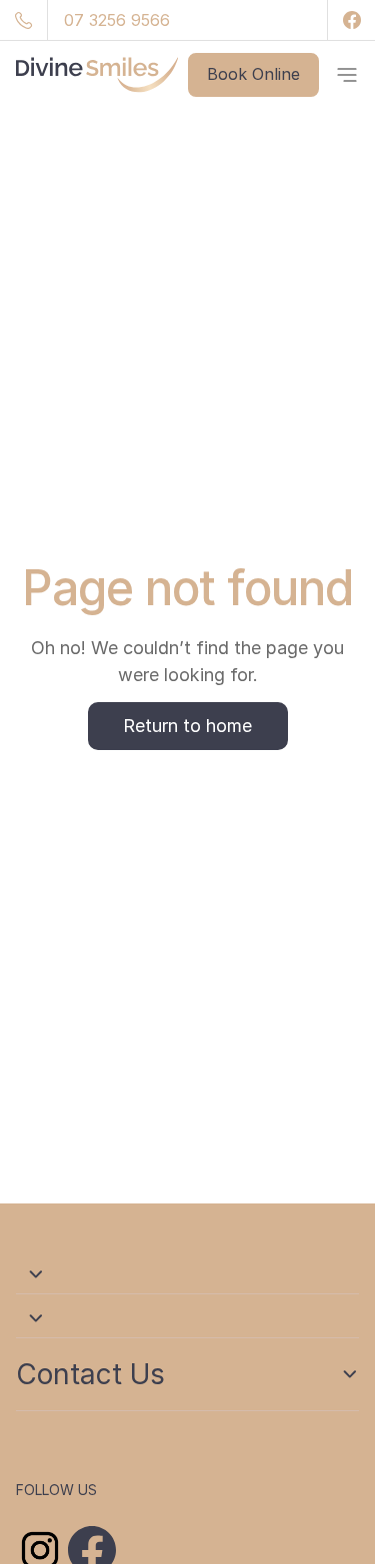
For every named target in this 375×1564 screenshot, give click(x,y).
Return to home (187, 725)
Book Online (253, 74)
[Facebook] (351, 20)
